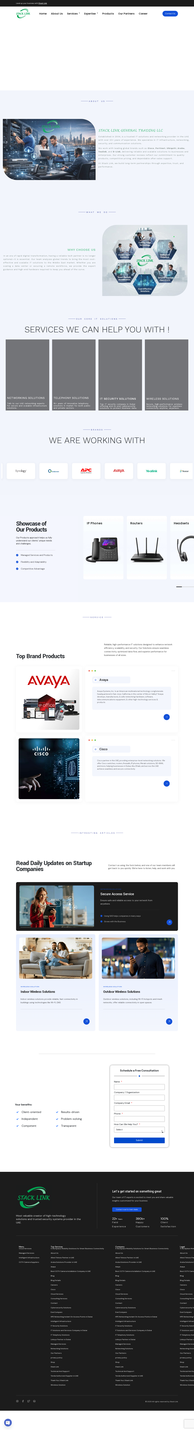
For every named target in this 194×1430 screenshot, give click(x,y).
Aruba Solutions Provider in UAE (64, 1262)
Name (117, 1081)
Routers (136, 523)
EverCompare (56, 1312)
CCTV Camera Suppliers (29, 1262)
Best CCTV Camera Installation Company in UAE (71, 1271)
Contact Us (170, 13)
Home (43, 13)
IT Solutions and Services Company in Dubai (69, 1330)
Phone (117, 1113)
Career (143, 13)
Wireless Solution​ (58, 1385)
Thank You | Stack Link (59, 1380)
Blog (52, 1276)
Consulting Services (59, 1298)
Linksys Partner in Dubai (61, 1339)
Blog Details (56, 1280)
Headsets (181, 523)
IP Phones (94, 523)
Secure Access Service (117, 894)
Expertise (90, 13)
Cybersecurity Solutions (61, 1308)
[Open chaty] (8, 1422)
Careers (54, 1285)
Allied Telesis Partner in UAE (62, 1257)
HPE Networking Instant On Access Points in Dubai (71, 1317)
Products (108, 13)
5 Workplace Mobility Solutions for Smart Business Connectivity (77, 1248)
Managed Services (26, 1253)
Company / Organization (126, 1092)
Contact (54, 1303)
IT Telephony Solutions (60, 1335)
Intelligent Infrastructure (29, 1257)
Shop (53, 1362)
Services (72, 13)
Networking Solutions (59, 1348)
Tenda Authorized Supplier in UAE (64, 1376)
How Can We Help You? (126, 1124)
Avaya (53, 1267)
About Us (57, 13)
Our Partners (126, 13)
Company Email (122, 1102)
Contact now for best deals (127, 1209)
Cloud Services (25, 1248)
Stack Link (42, 3)
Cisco (53, 1289)
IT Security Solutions (59, 1326)
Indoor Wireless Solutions (38, 992)
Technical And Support (60, 1371)
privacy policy (56, 1358)
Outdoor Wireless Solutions (121, 992)
